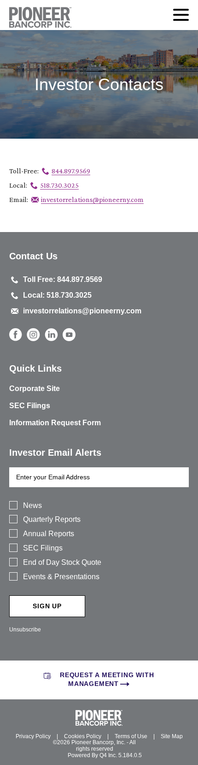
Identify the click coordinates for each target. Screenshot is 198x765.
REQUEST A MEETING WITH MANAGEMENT (107, 679)
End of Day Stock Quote (62, 562)
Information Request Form (55, 423)
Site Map (172, 736)
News (32, 505)
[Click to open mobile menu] (181, 16)
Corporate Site (34, 388)
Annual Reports (48, 534)
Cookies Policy (82, 736)
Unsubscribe (25, 629)
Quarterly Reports (52, 519)
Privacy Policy (33, 736)
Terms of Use (131, 736)
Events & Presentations (61, 577)
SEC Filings (29, 406)
